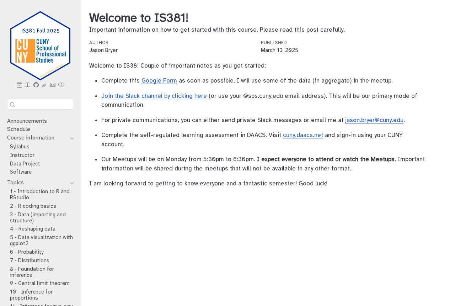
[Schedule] (19, 85)
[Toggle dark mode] (61, 85)
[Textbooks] (27, 85)
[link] (44, 86)
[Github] (36, 85)
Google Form (159, 80)
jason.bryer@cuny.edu (374, 120)
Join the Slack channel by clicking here (154, 96)
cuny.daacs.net (303, 135)
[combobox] (40, 104)
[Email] (52, 85)
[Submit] (12, 104)
